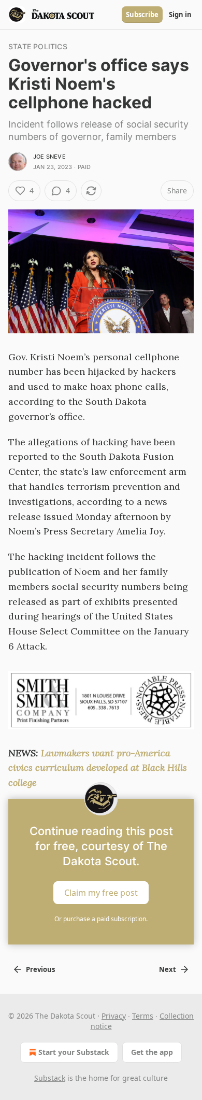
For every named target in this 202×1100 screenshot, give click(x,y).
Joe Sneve (49, 156)
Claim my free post (101, 892)
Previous (40, 969)
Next (167, 969)
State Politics (37, 46)
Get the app (152, 1052)
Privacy (114, 1016)
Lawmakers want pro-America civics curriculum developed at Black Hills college (97, 768)
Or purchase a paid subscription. (101, 918)
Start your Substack (73, 1052)
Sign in (180, 14)
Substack (49, 1078)
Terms (142, 1016)
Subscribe (142, 14)
